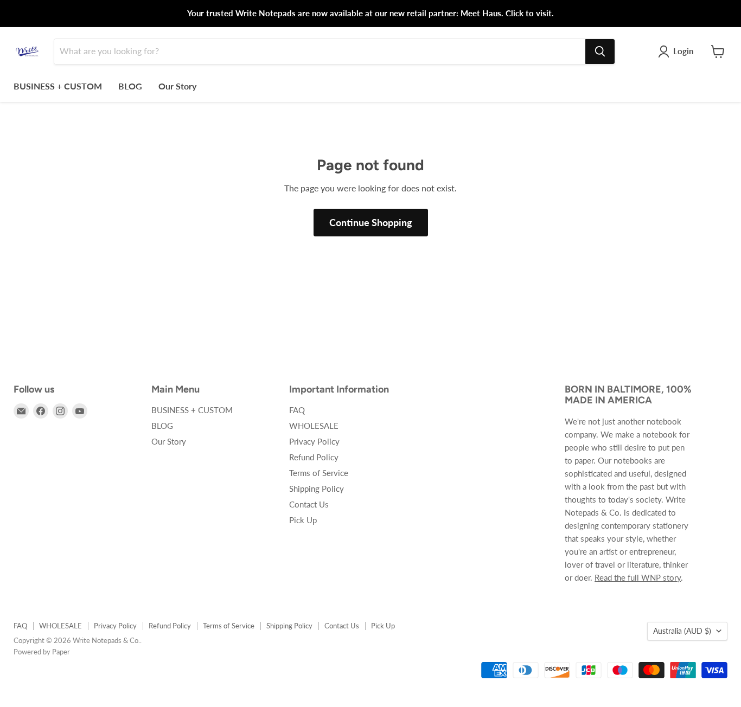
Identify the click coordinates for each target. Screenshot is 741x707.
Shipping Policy (316, 488)
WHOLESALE (313, 425)
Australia (682, 630)
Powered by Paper (42, 651)
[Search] (600, 51)
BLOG (130, 86)
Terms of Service (318, 473)
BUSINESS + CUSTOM (58, 86)
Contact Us (309, 504)
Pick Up (303, 520)
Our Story (177, 86)
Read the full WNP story (638, 577)
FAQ (297, 410)
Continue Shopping (370, 222)
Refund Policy (313, 457)
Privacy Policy (314, 441)
